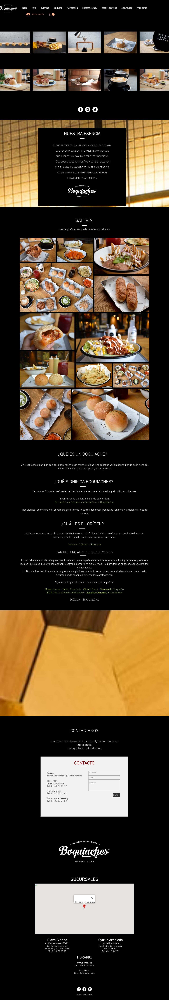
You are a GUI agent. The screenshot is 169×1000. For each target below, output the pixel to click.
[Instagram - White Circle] (87, 109)
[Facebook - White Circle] (80, 109)
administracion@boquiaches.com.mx (64, 776)
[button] (52, 14)
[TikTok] (95, 109)
